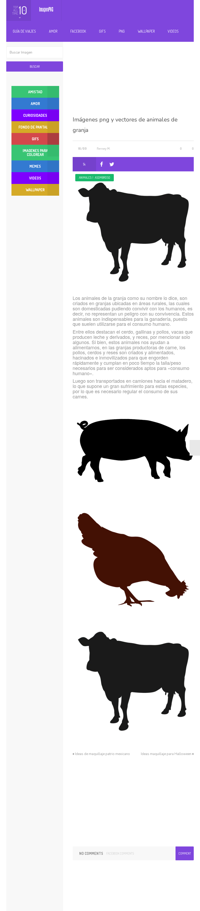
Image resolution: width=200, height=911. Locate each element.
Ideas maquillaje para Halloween (166, 754)
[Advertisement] (133, 72)
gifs (35, 139)
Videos (173, 31)
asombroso (102, 177)
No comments (91, 853)
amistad (35, 92)
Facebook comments (120, 853)
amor (35, 103)
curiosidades (35, 115)
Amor (53, 31)
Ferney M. (103, 148)
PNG (122, 31)
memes (35, 166)
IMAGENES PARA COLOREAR (35, 152)
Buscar (35, 66)
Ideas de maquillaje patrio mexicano (102, 754)
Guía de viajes (24, 31)
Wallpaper (146, 31)
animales (85, 177)
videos (35, 178)
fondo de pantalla (35, 127)
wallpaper (35, 190)
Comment (184, 853)
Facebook (78, 31)
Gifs (102, 31)
